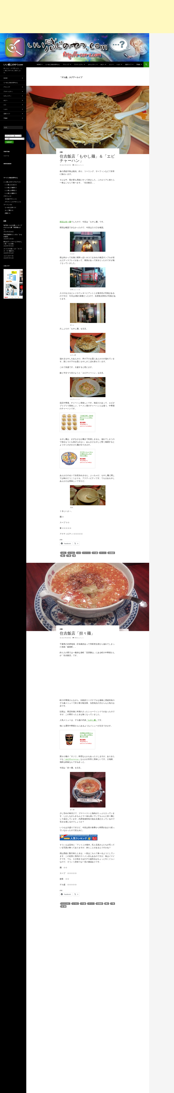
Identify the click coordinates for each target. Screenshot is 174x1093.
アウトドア (66, 64)
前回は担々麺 (65, 222)
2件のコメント (79, 165)
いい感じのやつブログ (11, 182)
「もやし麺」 (92, 720)
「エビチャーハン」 (71, 759)
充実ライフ (128, 64)
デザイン (6, 196)
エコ (110, 64)
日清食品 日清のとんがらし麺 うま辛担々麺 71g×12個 (86, 734)
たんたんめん (65, 903)
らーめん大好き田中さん (52, 64)
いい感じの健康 (10, 187)
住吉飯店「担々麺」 (77, 633)
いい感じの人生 (10, 185)
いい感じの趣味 (10, 193)
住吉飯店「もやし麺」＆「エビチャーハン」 (87, 158)
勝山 (63, 555)
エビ (78, 553)
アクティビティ (78, 64)
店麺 (61, 152)
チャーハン (86, 553)
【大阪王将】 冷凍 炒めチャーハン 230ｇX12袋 (86, 417)
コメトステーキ (8, 256)
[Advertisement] (71, 16)
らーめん (71, 553)
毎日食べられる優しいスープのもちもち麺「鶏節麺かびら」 (13, 227)
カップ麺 (7, 210)
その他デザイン (10, 199)
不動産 (138, 64)
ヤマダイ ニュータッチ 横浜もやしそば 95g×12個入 (86, 453)
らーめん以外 (9, 207)
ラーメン (103, 553)
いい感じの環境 (10, 190)
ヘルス (118, 64)
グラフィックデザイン (12, 202)
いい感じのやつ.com (13, 64)
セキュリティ (92, 64)
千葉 (69, 555)
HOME (39, 64)
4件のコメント (79, 638)
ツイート (6, 156)
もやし (64, 553)
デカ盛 (95, 553)
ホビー (102, 64)
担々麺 (64, 906)
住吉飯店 (111, 553)
